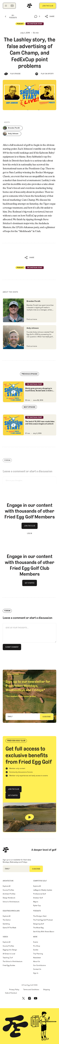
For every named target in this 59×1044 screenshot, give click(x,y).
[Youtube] (35, 998)
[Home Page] (29, 6)
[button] (49, 16)
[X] (23, 998)
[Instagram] (29, 998)
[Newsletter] (12, 5)
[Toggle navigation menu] (6, 5)
